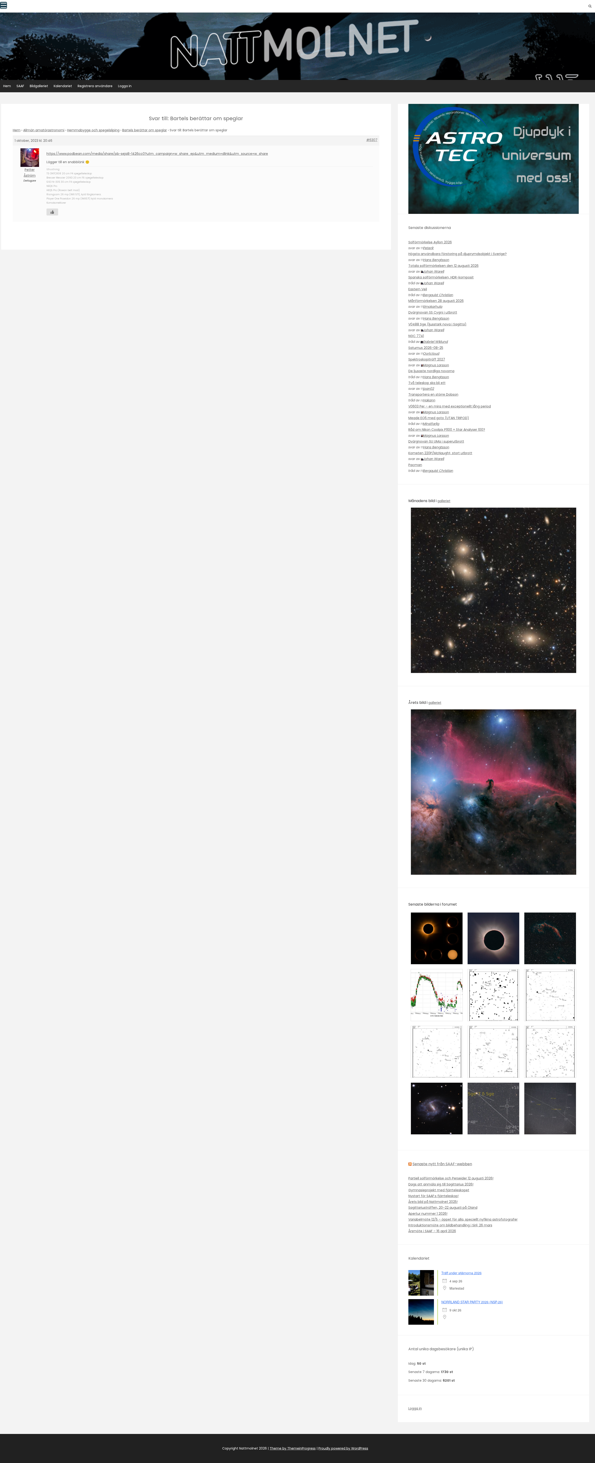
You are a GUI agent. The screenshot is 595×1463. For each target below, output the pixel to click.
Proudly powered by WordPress (343, 1448)
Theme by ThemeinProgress (293, 1448)
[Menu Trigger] (3, 5)
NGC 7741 (416, 336)
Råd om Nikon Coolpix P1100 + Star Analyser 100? (446, 429)
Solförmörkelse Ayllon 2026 (430, 242)
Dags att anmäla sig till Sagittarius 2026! (440, 1184)
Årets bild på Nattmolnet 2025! (433, 1201)
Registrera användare (95, 86)
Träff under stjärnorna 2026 (461, 1273)
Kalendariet (63, 86)
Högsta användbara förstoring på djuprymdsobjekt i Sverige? (457, 254)
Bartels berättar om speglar (144, 130)
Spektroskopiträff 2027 (426, 359)
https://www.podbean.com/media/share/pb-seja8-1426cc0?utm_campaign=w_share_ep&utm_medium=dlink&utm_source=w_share (157, 153)
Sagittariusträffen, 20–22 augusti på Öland (442, 1207)
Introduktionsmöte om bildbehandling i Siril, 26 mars (450, 1225)
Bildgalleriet (39, 86)
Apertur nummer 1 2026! (427, 1213)
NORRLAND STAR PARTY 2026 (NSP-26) (472, 1302)
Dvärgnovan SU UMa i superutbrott (436, 441)
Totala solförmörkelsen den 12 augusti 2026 (443, 265)
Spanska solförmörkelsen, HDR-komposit (441, 277)
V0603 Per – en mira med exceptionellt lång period (449, 406)
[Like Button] (52, 212)
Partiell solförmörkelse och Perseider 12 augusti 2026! (450, 1178)
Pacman (415, 465)
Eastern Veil (417, 289)
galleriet (443, 501)
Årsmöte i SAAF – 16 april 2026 (432, 1231)
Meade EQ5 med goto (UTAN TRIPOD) (438, 418)
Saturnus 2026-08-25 (425, 347)
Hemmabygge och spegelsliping (93, 130)
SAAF (20, 86)
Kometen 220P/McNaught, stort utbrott (440, 453)
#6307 (371, 140)
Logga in (125, 86)
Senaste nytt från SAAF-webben (442, 1164)
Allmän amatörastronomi (43, 130)
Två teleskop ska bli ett (427, 383)
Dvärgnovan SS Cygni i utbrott (432, 312)
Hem (7, 86)
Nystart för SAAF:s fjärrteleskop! (433, 1196)
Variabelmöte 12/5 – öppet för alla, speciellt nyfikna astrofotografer (463, 1219)
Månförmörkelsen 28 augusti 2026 (436, 300)
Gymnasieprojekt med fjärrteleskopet (438, 1190)
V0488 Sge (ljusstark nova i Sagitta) (437, 324)
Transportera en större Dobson (433, 394)
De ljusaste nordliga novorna (431, 371)
